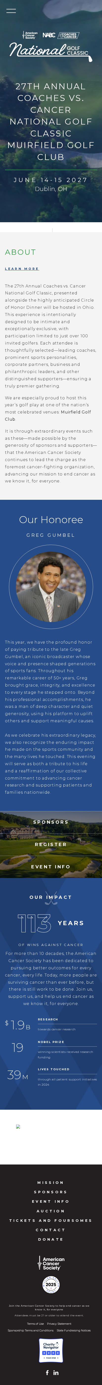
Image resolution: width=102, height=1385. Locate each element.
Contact (51, 1230)
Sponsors (51, 1192)
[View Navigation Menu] (11, 11)
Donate (51, 1239)
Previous (10, 1137)
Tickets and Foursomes (51, 1220)
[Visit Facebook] (47, 1372)
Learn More (22, 269)
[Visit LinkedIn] (54, 1372)
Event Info (51, 1201)
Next (92, 1137)
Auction (51, 1211)
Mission (50, 1182)
